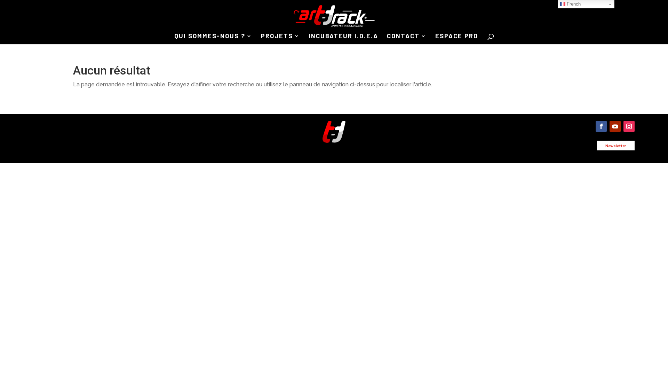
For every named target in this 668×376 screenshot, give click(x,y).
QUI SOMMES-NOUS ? (209, 36)
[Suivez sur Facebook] (601, 126)
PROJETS (277, 36)
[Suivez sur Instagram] (629, 126)
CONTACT (403, 36)
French (573, 4)
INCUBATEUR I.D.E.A (343, 36)
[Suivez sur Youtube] (615, 126)
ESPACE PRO (456, 36)
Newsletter (615, 145)
